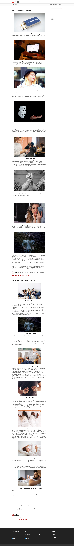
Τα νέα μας (52, 21)
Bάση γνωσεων (20, 11)
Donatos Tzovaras (25, 11)
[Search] (55, 1)
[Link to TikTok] (61, 1)
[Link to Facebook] (58, 1)
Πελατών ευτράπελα (53, 17)
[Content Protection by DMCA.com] (14, 538)
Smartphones (17, 11)
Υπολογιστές (52, 20)
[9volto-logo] (15, 1)
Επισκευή (52, 18)
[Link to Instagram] (59, 1)
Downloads (52, 22)
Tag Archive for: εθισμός (15, 4)
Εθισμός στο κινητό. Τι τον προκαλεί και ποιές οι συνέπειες (23, 280)
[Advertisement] (56, 31)
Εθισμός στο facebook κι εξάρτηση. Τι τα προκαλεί (21, 10)
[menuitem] (31, 1)
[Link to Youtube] (60, 1)
